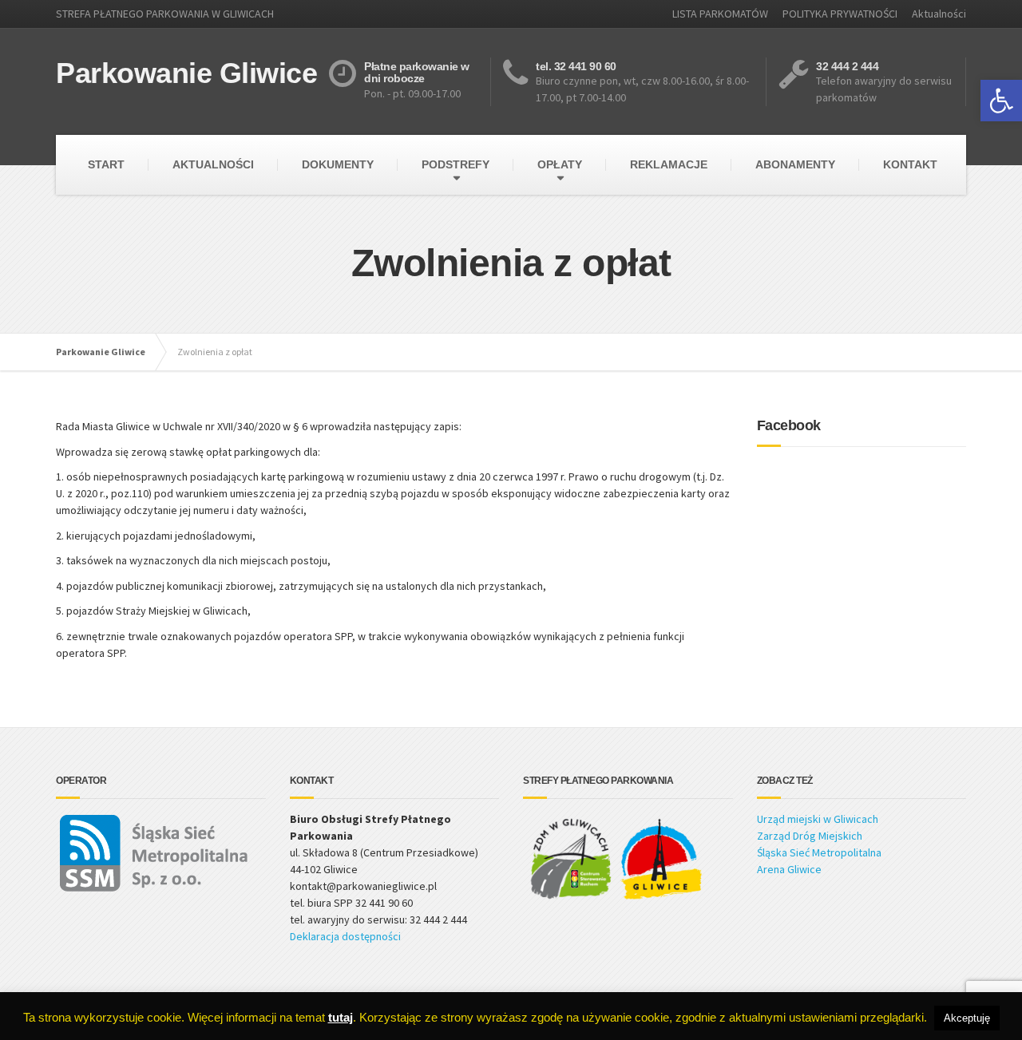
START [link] (106, 164)
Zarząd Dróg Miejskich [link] (809, 835)
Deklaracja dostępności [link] (345, 936)
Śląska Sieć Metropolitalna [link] (819, 852)
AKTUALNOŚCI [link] (213, 164)
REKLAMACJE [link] (668, 164)
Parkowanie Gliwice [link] (100, 352)
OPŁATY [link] (559, 164)
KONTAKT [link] (910, 164)
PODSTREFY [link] (455, 164)
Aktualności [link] (939, 13)
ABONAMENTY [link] (795, 164)
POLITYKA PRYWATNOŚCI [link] (839, 13)
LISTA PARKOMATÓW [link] (720, 13)
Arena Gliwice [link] (789, 869)
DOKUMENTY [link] (338, 164)
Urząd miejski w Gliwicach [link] (817, 819)
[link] (1001, 100)
